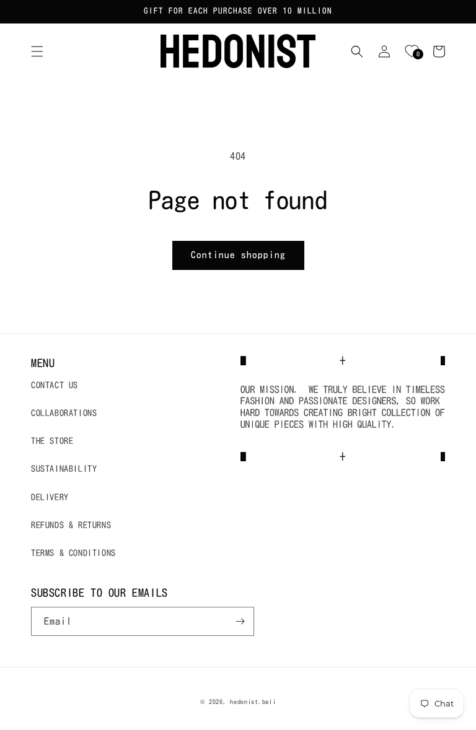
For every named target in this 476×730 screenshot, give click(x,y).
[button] (37, 51)
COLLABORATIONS (64, 413)
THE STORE (52, 441)
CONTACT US (54, 385)
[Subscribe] (239, 621)
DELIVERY (50, 497)
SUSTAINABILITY (64, 468)
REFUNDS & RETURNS (71, 525)
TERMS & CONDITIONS (73, 553)
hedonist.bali (253, 701)
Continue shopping (238, 254)
